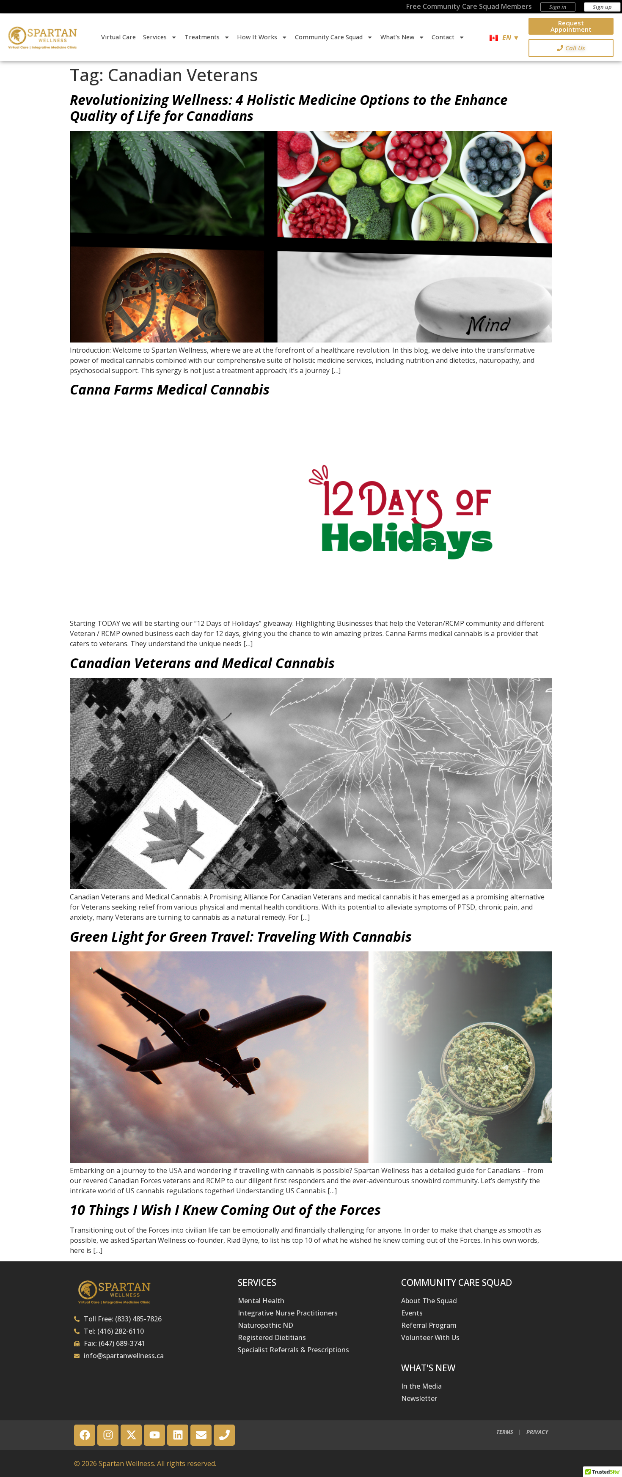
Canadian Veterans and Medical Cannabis (202, 663)
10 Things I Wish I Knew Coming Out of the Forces (225, 1209)
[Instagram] (107, 1435)
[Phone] (224, 1435)
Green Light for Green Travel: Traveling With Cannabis (241, 936)
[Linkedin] (177, 1435)
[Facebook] (84, 1435)
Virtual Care (118, 37)
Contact (443, 37)
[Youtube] (154, 1435)
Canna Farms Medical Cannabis (170, 389)
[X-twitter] (131, 1435)
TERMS (504, 1432)
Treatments (202, 37)
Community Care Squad (329, 37)
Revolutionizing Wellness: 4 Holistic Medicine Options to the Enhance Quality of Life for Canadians (289, 107)
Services (155, 37)
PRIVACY (537, 1432)
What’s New (397, 37)
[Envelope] (201, 1435)
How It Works (257, 37)
